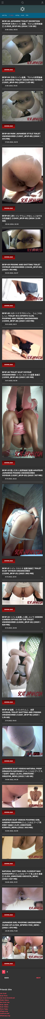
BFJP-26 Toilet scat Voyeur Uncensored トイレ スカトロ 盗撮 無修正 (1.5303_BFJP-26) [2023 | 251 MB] (21, 374)
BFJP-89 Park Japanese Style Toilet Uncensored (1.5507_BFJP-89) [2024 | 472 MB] (21, 136)
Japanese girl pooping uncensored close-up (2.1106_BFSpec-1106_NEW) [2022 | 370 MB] (21, 925)
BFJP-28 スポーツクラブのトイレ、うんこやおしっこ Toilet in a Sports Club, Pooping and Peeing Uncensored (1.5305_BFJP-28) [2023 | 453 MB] (22, 317)
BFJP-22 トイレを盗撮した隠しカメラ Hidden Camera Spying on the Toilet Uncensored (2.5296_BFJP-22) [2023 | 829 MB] (22, 621)
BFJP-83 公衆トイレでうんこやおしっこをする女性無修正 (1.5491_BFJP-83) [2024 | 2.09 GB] (22, 218)
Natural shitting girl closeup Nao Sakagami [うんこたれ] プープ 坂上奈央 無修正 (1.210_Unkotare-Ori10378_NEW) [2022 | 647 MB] (22, 875)
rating (17, 15)
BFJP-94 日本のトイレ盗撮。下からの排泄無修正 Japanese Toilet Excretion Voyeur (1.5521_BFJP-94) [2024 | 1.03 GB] (22, 80)
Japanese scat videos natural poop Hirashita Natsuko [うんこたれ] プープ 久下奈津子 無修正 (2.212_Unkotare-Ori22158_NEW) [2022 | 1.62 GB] (22, 772)
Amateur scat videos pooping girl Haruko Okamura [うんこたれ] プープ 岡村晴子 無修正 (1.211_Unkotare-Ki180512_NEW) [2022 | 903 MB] (21, 823)
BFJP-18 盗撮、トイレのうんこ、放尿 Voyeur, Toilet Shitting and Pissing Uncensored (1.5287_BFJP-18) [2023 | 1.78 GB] (21, 713)
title (27, 15)
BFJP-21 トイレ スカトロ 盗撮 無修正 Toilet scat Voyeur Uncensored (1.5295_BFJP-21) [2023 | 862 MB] (21, 571)
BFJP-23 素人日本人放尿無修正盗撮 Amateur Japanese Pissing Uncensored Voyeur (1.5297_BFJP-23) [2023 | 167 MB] (22, 473)
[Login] (42, 2)
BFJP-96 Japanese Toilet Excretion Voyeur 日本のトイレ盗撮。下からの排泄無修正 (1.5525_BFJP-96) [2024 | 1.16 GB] (22, 24)
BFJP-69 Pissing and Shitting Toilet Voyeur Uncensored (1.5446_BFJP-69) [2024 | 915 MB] (22, 267)
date (12, 15)
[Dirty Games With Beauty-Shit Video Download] (22, 9)
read (22, 15)
